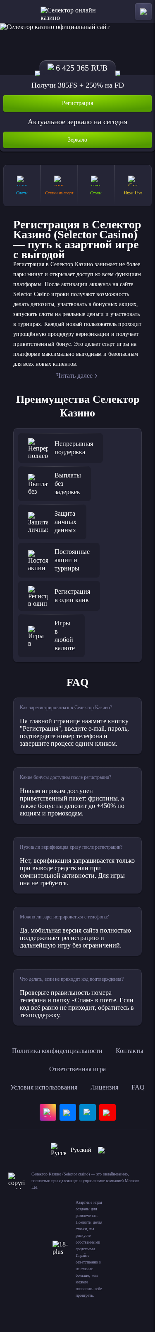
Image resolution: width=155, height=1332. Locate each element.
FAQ (138, 1087)
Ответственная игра (77, 1068)
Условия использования (43, 1087)
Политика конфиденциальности (57, 1050)
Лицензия (104, 1087)
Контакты (129, 1050)
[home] (78, 12)
